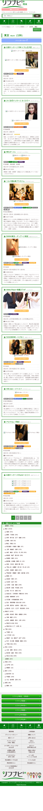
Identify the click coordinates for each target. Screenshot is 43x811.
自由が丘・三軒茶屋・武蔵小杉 (15, 593)
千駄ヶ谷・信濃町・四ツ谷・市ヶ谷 (16, 567)
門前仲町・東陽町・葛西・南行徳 (15, 573)
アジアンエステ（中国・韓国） (11, 741)
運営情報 (11, 731)
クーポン (30, 22)
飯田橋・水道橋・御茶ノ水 (13, 561)
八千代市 (8, 635)
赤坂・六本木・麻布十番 (13, 564)
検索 (37, 16)
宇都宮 (8, 676)
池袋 (7, 532)
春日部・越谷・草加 (12, 653)
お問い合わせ (31, 738)
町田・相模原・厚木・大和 (13, 620)
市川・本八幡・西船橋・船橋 (14, 641)
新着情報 (39, 22)
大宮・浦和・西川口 (12, 650)
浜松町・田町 (10, 579)
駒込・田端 (9, 543)
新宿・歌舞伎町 (10, 596)
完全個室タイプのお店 (11, 760)
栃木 (6, 671)
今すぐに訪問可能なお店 (31, 746)
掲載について (31, 734)
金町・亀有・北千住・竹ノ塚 (14, 552)
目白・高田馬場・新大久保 (13, 602)
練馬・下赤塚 (10, 534)
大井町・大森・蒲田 (12, 585)
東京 (6, 529)
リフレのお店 (31, 760)
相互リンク (11, 738)
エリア (13, 22)
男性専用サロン (11, 763)
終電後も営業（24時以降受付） (11, 751)
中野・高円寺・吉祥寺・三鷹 (14, 605)
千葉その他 (9, 644)
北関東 (7, 659)
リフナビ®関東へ (21, 701)
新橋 (7, 576)
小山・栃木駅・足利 (12, 679)
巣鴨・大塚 (9, 540)
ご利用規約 (32, 731)
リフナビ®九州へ (21, 719)
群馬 (6, 682)
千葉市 (8, 632)
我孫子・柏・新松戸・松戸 (13, 638)
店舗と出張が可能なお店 (31, 751)
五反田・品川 (10, 582)
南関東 (7, 526)
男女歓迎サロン (31, 763)
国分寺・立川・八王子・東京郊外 (15, 608)
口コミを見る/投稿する (21, 70)
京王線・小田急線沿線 (12, 599)
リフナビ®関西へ (21, 710)
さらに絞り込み (20, 40)
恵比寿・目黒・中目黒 (12, 588)
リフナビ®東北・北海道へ (20, 696)
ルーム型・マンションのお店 (32, 756)
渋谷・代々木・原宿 (12, 590)
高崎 (7, 685)
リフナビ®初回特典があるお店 (11, 767)
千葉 (6, 629)
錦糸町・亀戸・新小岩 (12, 555)
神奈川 (7, 611)
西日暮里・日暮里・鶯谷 (13, 546)
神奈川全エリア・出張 (12, 626)
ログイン (37, 29)
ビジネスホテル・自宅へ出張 (11, 756)
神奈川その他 (10, 623)
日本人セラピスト (32, 741)
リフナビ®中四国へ (21, 715)
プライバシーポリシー (11, 734)
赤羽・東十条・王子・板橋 (13, 537)
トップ (4, 22)
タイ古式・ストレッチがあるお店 (11, 746)
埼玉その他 (9, 656)
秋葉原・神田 (10, 558)
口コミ (21, 22)
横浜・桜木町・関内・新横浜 (14, 614)
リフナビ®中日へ (21, 705)
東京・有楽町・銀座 (12, 570)
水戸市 (8, 665)
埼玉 (6, 647)
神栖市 (8, 668)
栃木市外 (8, 674)
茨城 (6, 662)
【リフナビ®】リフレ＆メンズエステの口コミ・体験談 (24, 782)
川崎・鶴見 (9, 617)
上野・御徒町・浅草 (12, 549)
